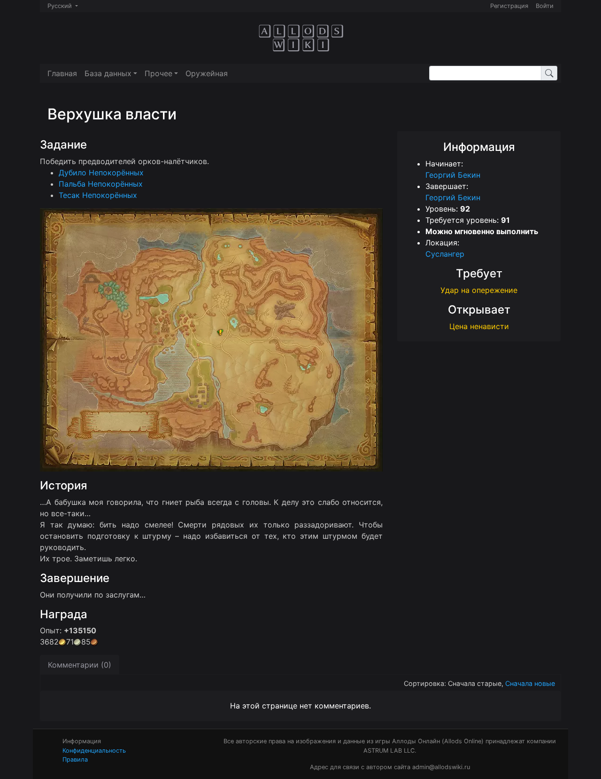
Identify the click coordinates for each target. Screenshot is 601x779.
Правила (75, 759)
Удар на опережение (478, 290)
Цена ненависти (479, 326)
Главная (62, 73)
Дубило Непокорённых (101, 172)
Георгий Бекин (452, 175)
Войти (545, 5)
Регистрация (509, 5)
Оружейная (206, 73)
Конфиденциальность (94, 750)
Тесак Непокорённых (98, 195)
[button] (111, 73)
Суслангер (444, 254)
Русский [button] (60, 5)
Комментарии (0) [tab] (79, 664)
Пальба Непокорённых (101, 184)
